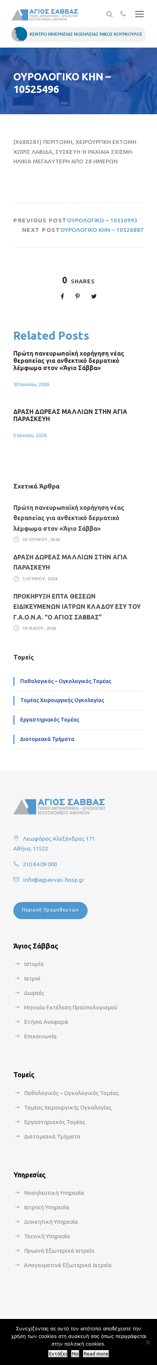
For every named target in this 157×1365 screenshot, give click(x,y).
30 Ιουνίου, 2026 (31, 384)
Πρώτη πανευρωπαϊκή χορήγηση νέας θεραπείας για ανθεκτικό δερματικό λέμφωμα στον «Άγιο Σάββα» (68, 360)
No (75, 1354)
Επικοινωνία (40, 1036)
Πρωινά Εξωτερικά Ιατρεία (59, 1250)
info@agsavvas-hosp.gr (53, 879)
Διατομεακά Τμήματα (47, 739)
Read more (96, 1354)
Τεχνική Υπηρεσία (47, 1236)
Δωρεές (34, 993)
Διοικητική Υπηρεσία (51, 1221)
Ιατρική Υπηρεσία (46, 1207)
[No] (147, 1342)
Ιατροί (32, 978)
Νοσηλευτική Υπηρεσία (54, 1192)
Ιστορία (34, 964)
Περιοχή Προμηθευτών (50, 909)
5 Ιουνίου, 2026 (29, 435)
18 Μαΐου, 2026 (39, 628)
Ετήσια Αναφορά (46, 1022)
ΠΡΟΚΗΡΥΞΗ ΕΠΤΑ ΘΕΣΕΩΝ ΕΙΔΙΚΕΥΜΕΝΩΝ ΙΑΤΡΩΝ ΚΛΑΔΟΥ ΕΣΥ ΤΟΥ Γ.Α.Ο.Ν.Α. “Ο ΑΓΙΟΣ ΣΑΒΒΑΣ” (77, 606)
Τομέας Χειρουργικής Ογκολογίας (62, 700)
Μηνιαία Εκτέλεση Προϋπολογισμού (70, 1007)
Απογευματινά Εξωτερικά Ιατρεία (68, 1265)
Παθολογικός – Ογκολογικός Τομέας (65, 681)
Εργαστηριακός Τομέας (49, 720)
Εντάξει (58, 1354)
